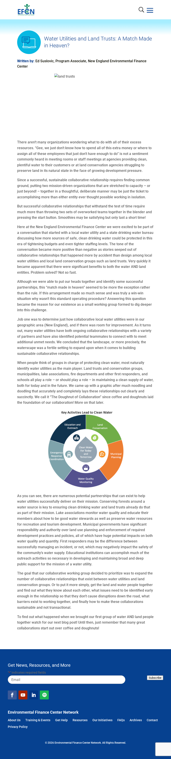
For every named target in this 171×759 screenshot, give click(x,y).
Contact (152, 720)
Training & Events (37, 720)
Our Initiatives (102, 720)
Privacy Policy (18, 727)
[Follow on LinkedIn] (33, 695)
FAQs (121, 720)
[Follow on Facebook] (12, 695)
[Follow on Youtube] (22, 695)
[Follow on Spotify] (44, 695)
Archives (136, 720)
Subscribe (155, 677)
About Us (14, 720)
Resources (80, 720)
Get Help (61, 720)
